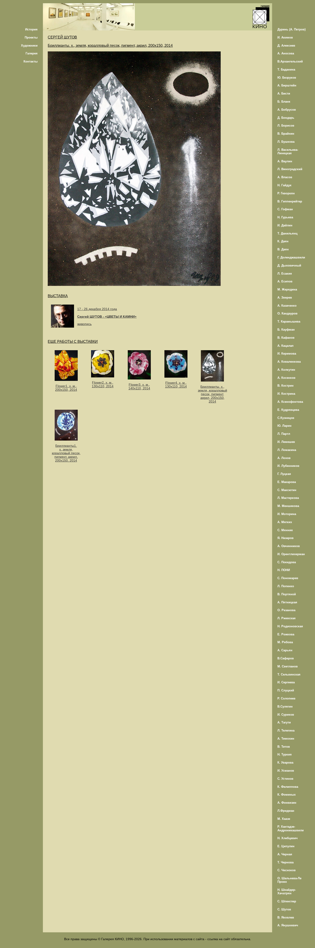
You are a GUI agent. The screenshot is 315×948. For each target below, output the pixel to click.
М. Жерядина (287, 289)
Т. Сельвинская (288, 674)
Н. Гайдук (284, 185)
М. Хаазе (283, 819)
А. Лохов (284, 458)
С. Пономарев (287, 578)
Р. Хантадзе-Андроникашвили (290, 828)
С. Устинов (285, 778)
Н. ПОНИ (283, 570)
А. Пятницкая (287, 602)
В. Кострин (285, 385)
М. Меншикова (288, 506)
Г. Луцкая (284, 474)
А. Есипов (284, 281)
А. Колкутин (286, 369)
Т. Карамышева (288, 321)
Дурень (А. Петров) (291, 29)
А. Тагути (284, 722)
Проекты (31, 37)
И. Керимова (286, 353)
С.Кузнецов (285, 418)
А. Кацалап (285, 345)
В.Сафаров (285, 658)
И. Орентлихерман (291, 554)
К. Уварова (285, 762)
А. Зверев (284, 297)
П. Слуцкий (285, 690)
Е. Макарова (286, 482)
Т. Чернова (285, 862)
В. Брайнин (285, 133)
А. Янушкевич (287, 925)
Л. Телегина (285, 730)
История (31, 29)
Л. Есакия (284, 273)
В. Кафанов (285, 337)
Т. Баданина (286, 69)
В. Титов (283, 746)
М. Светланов (287, 666)
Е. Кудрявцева (288, 410)
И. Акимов (285, 37)
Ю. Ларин (284, 425)
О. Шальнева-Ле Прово (289, 880)
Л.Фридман (285, 810)
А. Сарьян (284, 650)
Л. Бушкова (285, 141)
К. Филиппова (287, 786)
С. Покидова (286, 562)
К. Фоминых (286, 794)
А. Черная (284, 854)
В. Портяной (286, 594)
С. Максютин (286, 490)
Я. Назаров (285, 538)
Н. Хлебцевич (287, 838)
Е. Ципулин (285, 846)
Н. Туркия (284, 754)
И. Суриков (285, 714)
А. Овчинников (288, 546)
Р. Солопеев (286, 698)
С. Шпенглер (286, 901)
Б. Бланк (283, 101)
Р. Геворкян (286, 193)
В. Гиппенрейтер (289, 201)
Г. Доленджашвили (291, 257)
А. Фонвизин (286, 802)
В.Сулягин (285, 706)
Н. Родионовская (290, 626)
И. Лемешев (286, 442)
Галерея (32, 53)
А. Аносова (285, 53)
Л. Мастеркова (288, 498)
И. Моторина (286, 514)
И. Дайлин (284, 225)
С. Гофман (285, 209)
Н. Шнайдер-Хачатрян (286, 891)
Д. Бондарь (285, 117)
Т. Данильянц (287, 233)
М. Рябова (285, 642)
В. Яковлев (285, 917)
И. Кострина (286, 393)
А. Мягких (284, 522)
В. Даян (283, 249)
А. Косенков (286, 377)
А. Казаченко (287, 305)
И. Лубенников (288, 466)
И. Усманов (285, 770)
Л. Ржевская (286, 618)
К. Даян (282, 241)
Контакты (31, 61)
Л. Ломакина (286, 450)
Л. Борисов (285, 125)
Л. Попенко (285, 586)
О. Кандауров (287, 313)
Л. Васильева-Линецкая (287, 151)
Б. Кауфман (286, 329)
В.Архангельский (290, 61)
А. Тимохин (285, 738)
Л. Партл (283, 433)
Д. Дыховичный (289, 265)
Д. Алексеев (286, 45)
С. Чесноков (286, 870)
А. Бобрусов (286, 109)
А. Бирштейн (286, 85)
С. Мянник (285, 530)
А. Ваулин (284, 161)
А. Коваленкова (289, 361)
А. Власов (284, 177)
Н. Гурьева (285, 217)
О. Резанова (286, 610)
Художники (29, 45)
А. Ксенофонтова (290, 401)
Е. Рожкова (285, 634)
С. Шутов (284, 909)
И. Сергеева (286, 682)
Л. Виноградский (289, 169)
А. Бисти (283, 93)
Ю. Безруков (286, 77)
